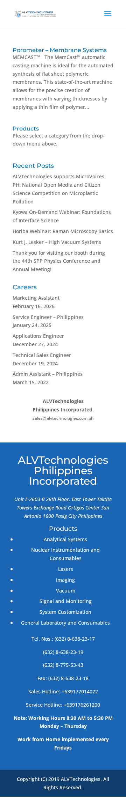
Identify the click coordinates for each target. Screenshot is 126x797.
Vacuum (65, 590)
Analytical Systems (65, 539)
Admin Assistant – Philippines (48, 374)
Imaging (65, 579)
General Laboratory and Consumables (65, 622)
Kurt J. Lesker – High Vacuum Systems (57, 242)
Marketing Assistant (36, 298)
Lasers (65, 569)
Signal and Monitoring (66, 601)
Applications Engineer (38, 336)
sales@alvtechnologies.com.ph (63, 418)
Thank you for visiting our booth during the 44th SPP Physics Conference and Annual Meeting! (59, 261)
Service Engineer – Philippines (48, 317)
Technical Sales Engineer (42, 355)
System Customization (65, 612)
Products (26, 128)
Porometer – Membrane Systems (60, 50)
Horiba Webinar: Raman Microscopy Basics (63, 231)
